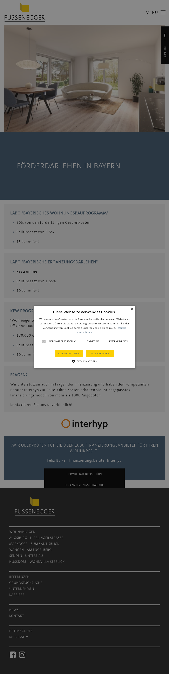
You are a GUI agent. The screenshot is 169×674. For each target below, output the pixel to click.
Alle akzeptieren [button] (68, 353)
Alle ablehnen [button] (100, 353)
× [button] (131, 309)
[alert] (84, 337)
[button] (44, 341)
